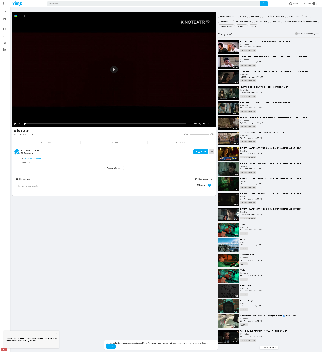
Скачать (182, 142)
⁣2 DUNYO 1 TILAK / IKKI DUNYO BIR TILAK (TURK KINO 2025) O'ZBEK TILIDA (274, 71)
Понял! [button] (111, 346)
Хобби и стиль (261, 21)
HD (209, 124)
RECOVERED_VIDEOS (31, 150)
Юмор (306, 16)
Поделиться (49, 142)
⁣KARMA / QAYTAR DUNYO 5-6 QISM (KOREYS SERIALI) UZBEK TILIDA (270, 148)
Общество (241, 26)
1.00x (195, 124)
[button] (310, 3)
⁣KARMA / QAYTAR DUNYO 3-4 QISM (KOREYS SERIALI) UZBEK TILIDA (270, 178)
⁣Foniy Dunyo (245, 285)
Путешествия (278, 16)
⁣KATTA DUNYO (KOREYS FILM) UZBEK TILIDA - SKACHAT (265, 102)
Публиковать (202, 185)
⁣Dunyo (243, 239)
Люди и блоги (294, 16)
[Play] (15, 124)
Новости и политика (243, 21)
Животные (255, 16)
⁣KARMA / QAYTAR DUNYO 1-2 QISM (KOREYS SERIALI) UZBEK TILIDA (270, 209)
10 (199, 123)
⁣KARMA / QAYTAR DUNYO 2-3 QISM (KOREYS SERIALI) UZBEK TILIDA (270, 194)
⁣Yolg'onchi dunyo (247, 255)
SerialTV (243, 151)
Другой (253, 26)
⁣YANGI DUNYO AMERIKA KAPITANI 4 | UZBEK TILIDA (263, 331)
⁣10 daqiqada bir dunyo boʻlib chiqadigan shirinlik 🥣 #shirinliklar (268, 315)
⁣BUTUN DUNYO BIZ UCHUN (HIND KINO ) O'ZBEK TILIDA (265, 41)
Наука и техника (226, 26)
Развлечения (225, 21)
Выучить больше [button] (201, 343)
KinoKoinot (244, 44)
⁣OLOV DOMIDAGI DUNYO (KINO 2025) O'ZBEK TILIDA (264, 87)
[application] (114, 69)
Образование (311, 21)
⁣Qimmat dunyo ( (247, 300)
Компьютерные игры (293, 21)
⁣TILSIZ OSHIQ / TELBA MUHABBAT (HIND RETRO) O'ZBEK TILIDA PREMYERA (274, 56)
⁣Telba (242, 224)
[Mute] (204, 124)
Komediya (244, 227)
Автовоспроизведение (310, 33)
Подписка (200, 152)
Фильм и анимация (227, 16)
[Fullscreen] (212, 124)
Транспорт (276, 21)
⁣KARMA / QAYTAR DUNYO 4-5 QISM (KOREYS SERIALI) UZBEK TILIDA (270, 163)
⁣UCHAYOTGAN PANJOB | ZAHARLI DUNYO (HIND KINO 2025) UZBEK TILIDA (273, 117)
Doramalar (244, 105)
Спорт (266, 16)
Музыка (243, 16)
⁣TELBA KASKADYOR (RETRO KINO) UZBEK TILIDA (262, 133)
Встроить (116, 142)
